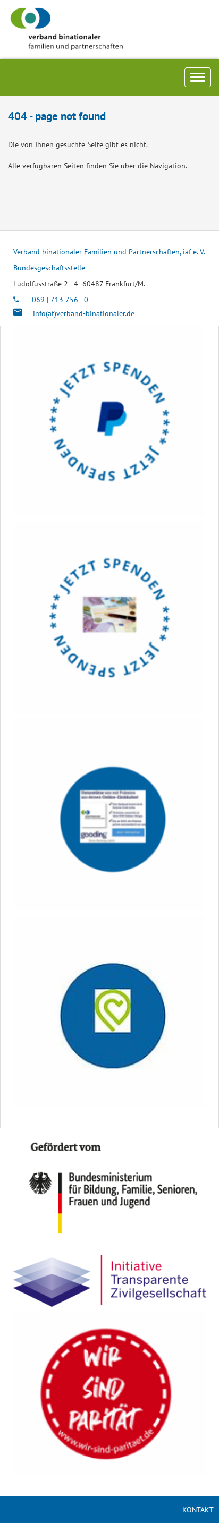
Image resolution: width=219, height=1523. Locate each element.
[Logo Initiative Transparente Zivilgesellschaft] (109, 1281)
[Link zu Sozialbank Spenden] (109, 617)
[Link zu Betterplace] (109, 1011)
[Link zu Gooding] (109, 814)
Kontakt (198, 1509)
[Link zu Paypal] (109, 421)
